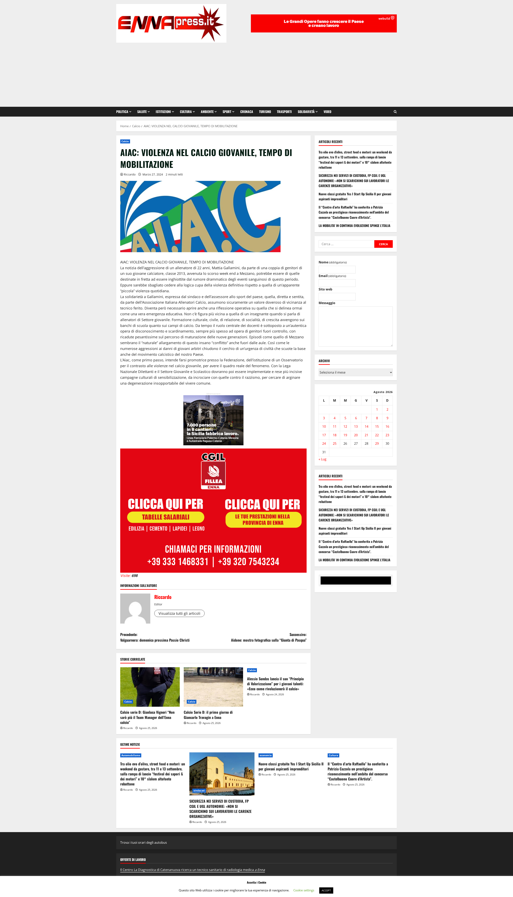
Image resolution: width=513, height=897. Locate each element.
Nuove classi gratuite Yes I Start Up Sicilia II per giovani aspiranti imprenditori (291, 766)
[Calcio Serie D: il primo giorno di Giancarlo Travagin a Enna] (213, 687)
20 (356, 435)
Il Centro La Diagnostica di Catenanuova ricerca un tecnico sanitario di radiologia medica (192, 870)
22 (377, 435)
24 (324, 443)
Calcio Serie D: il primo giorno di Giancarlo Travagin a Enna (208, 715)
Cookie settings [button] (303, 890)
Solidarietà (306, 111)
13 (356, 426)
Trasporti (284, 111)
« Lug (322, 459)
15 (377, 426)
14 (366, 426)
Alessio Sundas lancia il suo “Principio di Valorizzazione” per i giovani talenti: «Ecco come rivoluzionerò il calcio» (275, 683)
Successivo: (269, 637)
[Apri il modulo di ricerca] (395, 112)
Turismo (265, 111)
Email (332, 276)
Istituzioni (163, 111)
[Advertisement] (256, 73)
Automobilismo (130, 755)
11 (334, 426)
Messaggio (327, 303)
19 (345, 435)
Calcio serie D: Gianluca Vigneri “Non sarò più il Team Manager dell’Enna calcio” (147, 717)
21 (366, 435)
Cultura (186, 111)
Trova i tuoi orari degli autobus (143, 842)
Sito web (325, 289)
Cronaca (246, 111)
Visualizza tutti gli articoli (179, 613)
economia (266, 755)
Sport (227, 111)
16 (387, 426)
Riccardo (129, 174)
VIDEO (327, 111)
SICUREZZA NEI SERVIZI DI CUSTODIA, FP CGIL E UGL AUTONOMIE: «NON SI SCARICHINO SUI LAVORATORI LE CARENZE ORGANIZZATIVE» (354, 180)
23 (387, 435)
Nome (333, 262)
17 (324, 435)
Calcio (125, 141)
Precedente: (155, 637)
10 (324, 426)
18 (334, 435)
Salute (142, 111)
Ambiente (207, 111)
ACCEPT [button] (326, 890)
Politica (122, 111)
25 (334, 443)
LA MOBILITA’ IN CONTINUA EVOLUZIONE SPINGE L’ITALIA (354, 225)
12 (345, 426)
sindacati (199, 790)
